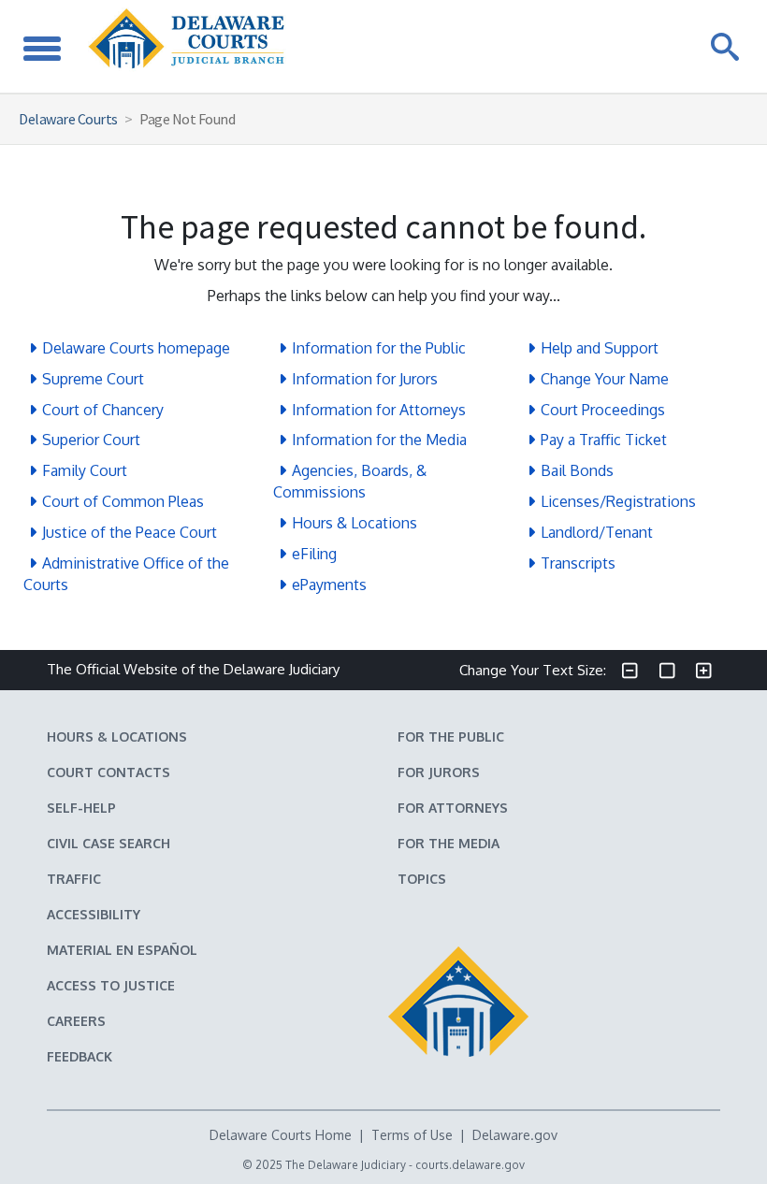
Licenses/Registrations (618, 501)
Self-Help (81, 808)
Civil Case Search (108, 843)
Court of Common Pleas (123, 501)
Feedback (79, 1056)
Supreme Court (93, 378)
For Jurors (439, 772)
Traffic (74, 879)
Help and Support (599, 348)
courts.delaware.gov (470, 1165)
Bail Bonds (577, 470)
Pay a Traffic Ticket (604, 439)
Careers (76, 1021)
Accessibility (93, 914)
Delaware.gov (514, 1135)
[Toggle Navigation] (42, 46)
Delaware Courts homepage (136, 348)
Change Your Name (605, 378)
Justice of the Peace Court (129, 532)
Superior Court (91, 439)
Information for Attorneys (379, 409)
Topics (422, 879)
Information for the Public (379, 348)
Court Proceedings (603, 409)
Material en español (122, 950)
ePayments (329, 584)
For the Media (448, 843)
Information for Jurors (365, 378)
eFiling (314, 553)
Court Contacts (108, 772)
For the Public (451, 736)
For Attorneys (453, 808)
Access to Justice (111, 985)
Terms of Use (412, 1135)
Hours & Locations (354, 522)
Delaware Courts (68, 118)
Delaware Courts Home (281, 1135)
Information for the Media (379, 439)
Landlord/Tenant (597, 532)
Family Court (84, 470)
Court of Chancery (103, 409)
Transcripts (578, 563)
